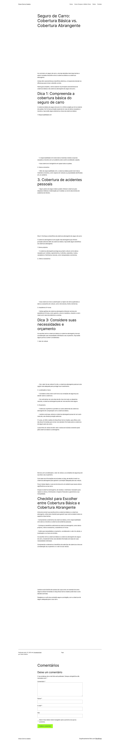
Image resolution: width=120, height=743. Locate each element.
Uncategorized (37, 652)
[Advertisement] (60, 41)
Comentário (41, 681)
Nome (39, 698)
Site (38, 712)
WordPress (98, 738)
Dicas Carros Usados (24, 4)
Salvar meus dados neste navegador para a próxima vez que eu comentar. (57, 721)
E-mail (39, 705)
